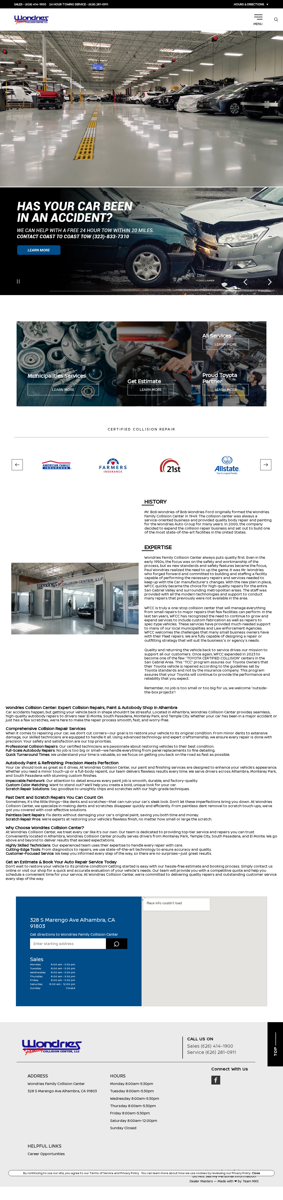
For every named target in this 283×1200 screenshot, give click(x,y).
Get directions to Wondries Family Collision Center (74, 934)
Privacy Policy (130, 1173)
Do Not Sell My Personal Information (224, 1176)
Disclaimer (206, 280)
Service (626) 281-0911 (211, 1052)
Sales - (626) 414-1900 (30, 4)
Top (275, 1051)
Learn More (63, 389)
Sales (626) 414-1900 (210, 1045)
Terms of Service (102, 1173)
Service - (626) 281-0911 (91, 4)
